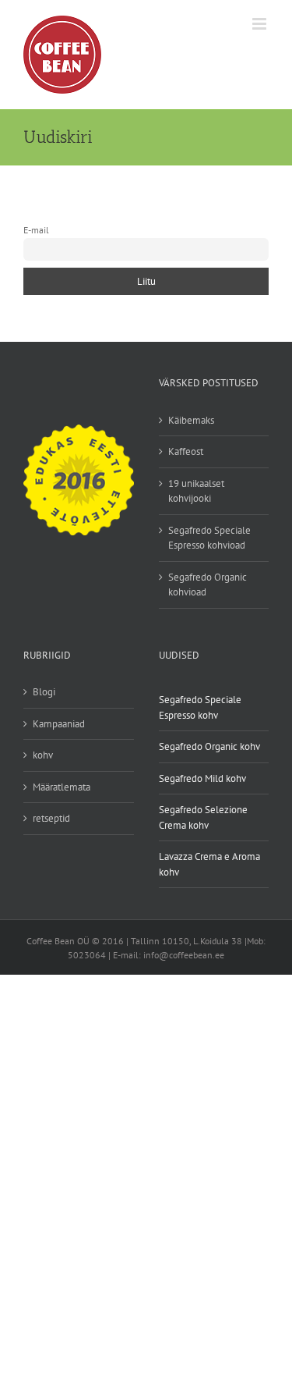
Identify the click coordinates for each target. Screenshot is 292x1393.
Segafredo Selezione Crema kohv (203, 817)
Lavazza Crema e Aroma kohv (209, 864)
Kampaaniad (59, 723)
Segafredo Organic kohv (209, 746)
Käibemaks (191, 420)
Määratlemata (61, 787)
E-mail (36, 230)
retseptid (51, 818)
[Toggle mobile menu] (260, 24)
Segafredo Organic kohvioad (207, 584)
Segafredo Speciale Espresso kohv (200, 707)
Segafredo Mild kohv (202, 778)
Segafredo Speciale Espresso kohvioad (209, 538)
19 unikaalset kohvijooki (196, 491)
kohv (43, 755)
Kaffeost (185, 451)
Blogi (44, 691)
